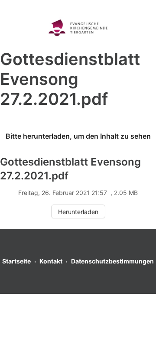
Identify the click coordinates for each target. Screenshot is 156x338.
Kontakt (50, 261)
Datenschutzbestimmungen (112, 261)
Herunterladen (78, 211)
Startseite (16, 261)
